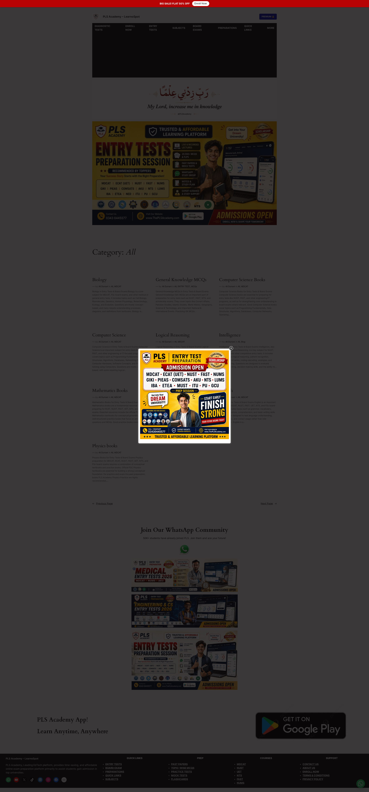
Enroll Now (200, 3)
